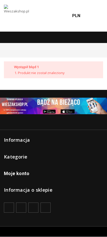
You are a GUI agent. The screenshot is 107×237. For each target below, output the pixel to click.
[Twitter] (21, 208)
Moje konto (17, 173)
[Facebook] (9, 208)
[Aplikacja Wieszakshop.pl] (53, 106)
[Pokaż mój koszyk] (96, 15)
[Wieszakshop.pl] (17, 16)
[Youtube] (33, 208)
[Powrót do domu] (5, 50)
